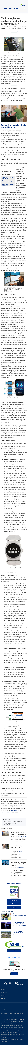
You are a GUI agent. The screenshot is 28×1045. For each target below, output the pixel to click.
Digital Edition (14, 883)
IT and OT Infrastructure (9, 824)
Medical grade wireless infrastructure (7, 184)
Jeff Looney (15, 31)
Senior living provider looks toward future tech (13, 126)
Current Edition (14, 900)
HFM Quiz (14, 907)
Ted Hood (9, 31)
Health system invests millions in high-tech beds (18, 833)
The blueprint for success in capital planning (18, 933)
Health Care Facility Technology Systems (13, 821)
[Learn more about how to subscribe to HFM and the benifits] (14, 963)
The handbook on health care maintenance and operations (20, 915)
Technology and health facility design (7, 178)
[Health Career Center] (14, 944)
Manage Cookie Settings (17, 1021)
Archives (14, 903)
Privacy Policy (13, 1018)
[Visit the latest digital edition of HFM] (14, 892)
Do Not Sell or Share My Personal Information (13, 1019)
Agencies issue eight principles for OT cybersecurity (17, 847)
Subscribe (14, 973)
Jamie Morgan (21, 867)
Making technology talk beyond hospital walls (7, 181)
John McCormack (22, 836)
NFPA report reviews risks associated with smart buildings (18, 863)
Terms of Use (6, 1021)
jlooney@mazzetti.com (6, 812)
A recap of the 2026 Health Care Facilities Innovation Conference (19, 924)
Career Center (14, 951)
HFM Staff (20, 851)
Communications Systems (10, 823)
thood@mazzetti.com (15, 810)
